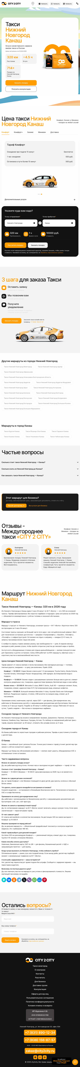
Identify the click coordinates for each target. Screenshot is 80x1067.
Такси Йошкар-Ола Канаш (36, 431)
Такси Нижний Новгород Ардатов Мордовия (53, 382)
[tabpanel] (40, 171)
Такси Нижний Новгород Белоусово (18, 398)
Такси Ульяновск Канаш (35, 437)
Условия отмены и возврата (40, 1006)
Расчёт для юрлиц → (16, 506)
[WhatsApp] (34, 880)
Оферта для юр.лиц (40, 994)
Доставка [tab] (54, 132)
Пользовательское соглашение (40, 998)
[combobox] (20, 223)
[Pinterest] (44, 880)
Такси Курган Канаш (12, 431)
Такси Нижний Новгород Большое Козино (54, 403)
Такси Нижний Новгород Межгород (18, 367)
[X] (24, 880)
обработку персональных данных (52, 252)
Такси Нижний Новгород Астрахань (47, 388)
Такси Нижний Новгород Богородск (18, 403)
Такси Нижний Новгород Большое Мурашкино (22, 409)
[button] (40, 200)
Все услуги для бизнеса (38, 505)
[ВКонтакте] (9, 880)
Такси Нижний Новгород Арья (15, 388)
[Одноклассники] (14, 880)
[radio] (15, 553)
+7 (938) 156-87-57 (40, 1040)
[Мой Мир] (39, 880)
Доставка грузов (40, 985)
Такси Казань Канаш (12, 437)
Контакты (40, 974)
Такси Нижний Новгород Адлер (50, 367)
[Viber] (29, 880)
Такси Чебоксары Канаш (59, 437)
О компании (40, 970)
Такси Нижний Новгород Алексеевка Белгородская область (27, 377)
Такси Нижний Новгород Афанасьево (18, 372)
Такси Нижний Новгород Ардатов (17, 382)
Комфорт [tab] (5, 132)
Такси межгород (40, 966)
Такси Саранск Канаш (60, 431)
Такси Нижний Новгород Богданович (52, 398)
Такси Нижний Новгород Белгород (49, 393)
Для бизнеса (40, 981)
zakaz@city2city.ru (40, 1051)
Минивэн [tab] (42, 132)
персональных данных (36, 941)
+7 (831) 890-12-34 (40, 1032)
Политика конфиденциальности (40, 1002)
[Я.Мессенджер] (4, 880)
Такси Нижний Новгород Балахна (17, 393)
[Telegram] (19, 880)
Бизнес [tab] (30, 132)
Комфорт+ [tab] (18, 132)
